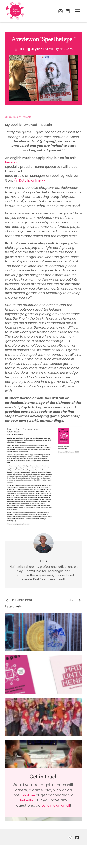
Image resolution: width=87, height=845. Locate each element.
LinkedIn (26, 800)
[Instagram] (60, 11)
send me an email (56, 805)
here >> (11, 162)
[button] (77, 11)
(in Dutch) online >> (29, 180)
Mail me (28, 795)
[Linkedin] (67, 11)
